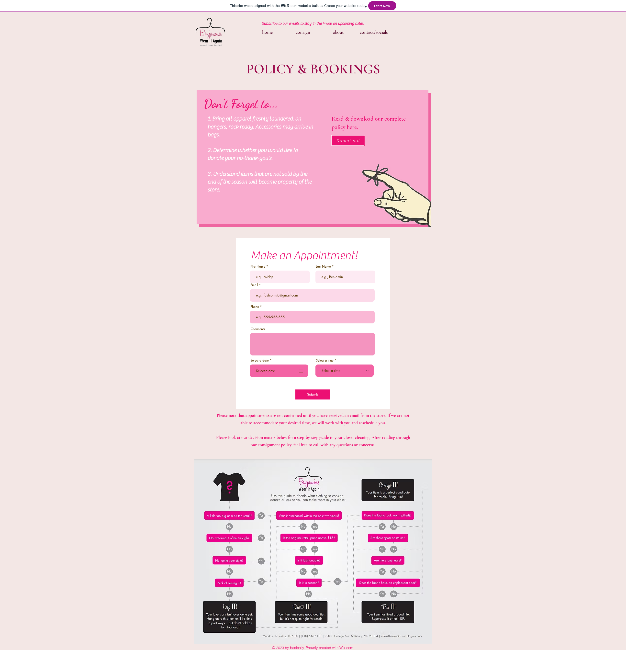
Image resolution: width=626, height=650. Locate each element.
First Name (257, 266)
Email (254, 284)
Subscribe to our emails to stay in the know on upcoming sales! (313, 23)
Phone (254, 306)
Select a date (261, 360)
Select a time (325, 360)
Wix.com (346, 647)
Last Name (323, 266)
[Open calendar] (301, 371)
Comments (258, 329)
